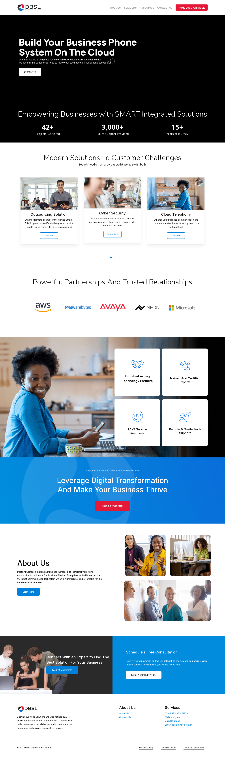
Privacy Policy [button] (146, 747)
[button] (35, 79)
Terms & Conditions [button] (194, 747)
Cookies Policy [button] (168, 747)
